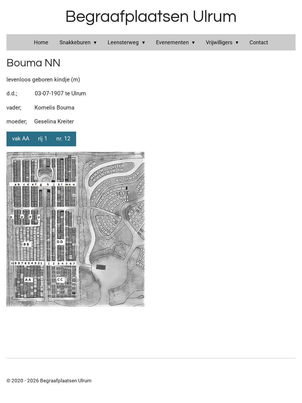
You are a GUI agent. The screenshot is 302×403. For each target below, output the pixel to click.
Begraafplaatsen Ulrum (151, 16)
